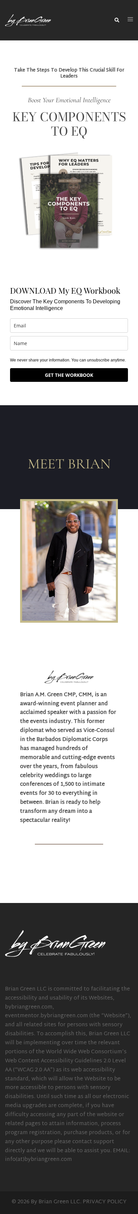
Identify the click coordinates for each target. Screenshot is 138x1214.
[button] (116, 20)
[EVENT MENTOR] (28, 20)
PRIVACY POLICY (105, 1202)
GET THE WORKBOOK (69, 375)
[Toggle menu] (130, 20)
